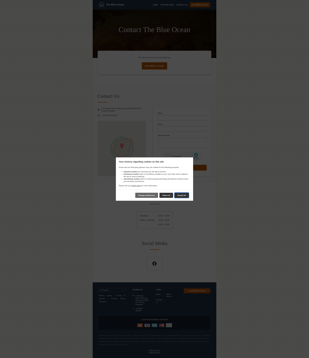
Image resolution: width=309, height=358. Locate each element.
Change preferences (146, 195)
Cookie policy (136, 186)
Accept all (182, 195)
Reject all (166, 195)
